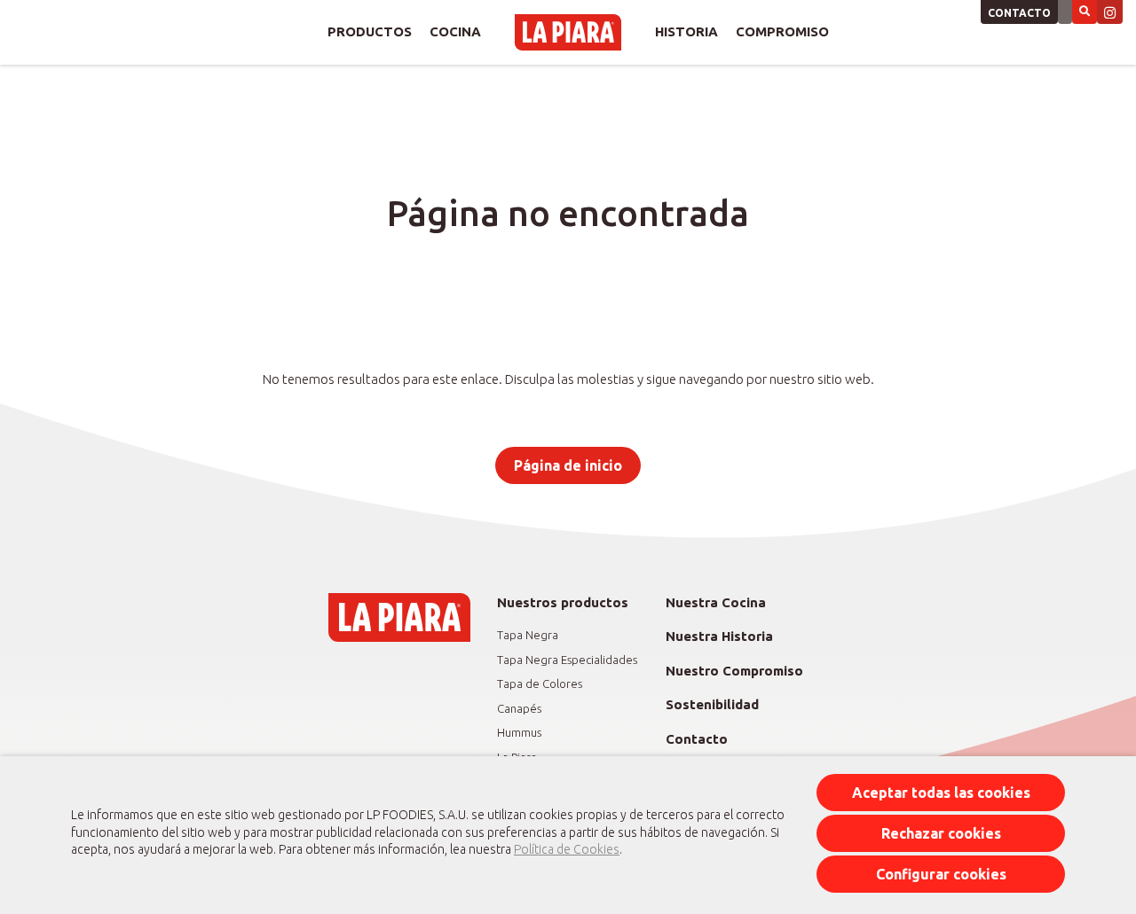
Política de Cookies (566, 849)
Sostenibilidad (712, 704)
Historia (686, 31)
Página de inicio (568, 465)
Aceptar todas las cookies (941, 793)
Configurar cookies (941, 874)
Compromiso (782, 31)
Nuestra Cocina (716, 602)
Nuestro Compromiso (734, 670)
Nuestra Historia (719, 636)
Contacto (1019, 13)
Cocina (455, 31)
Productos (369, 31)
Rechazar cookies (941, 833)
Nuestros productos (562, 602)
